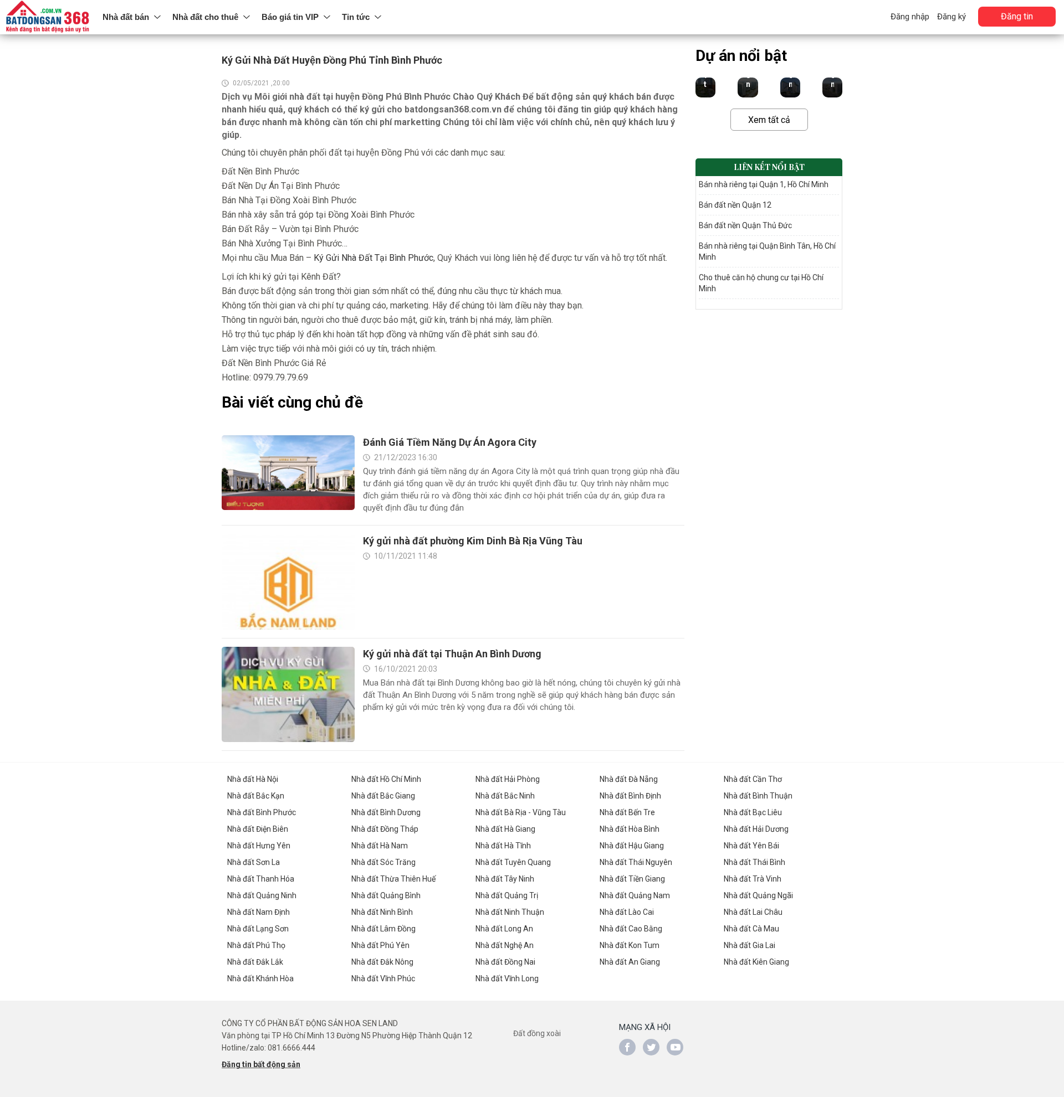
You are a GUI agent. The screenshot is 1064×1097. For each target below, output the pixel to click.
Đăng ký (951, 17)
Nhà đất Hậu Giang (632, 845)
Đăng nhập (910, 17)
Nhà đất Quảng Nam (635, 895)
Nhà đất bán (126, 17)
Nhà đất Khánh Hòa (260, 978)
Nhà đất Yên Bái (751, 845)
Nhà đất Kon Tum (629, 945)
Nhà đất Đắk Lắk (255, 961)
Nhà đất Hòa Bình (629, 829)
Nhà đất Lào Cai (627, 912)
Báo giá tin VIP (290, 17)
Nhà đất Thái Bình (754, 862)
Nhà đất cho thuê (205, 17)
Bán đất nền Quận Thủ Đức (745, 225)
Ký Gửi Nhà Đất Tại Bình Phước (373, 258)
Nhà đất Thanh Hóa (260, 878)
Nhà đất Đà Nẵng (629, 779)
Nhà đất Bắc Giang (383, 795)
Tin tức (356, 17)
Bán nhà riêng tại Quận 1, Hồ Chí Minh (763, 184)
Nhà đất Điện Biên (257, 829)
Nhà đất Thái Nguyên (636, 862)
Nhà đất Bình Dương (386, 812)
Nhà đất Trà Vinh (752, 878)
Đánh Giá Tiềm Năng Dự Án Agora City (449, 442)
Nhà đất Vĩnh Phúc (383, 978)
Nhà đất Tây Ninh (504, 878)
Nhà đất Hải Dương (756, 829)
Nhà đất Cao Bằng (631, 928)
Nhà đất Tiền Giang (632, 878)
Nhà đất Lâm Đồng (383, 928)
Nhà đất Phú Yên (380, 945)
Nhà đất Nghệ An (504, 945)
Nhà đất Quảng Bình (386, 895)
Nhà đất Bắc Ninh (505, 795)
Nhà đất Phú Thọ (256, 945)
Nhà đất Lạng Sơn (258, 928)
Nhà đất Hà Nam (379, 845)
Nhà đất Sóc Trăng (383, 862)
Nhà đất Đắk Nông (382, 961)
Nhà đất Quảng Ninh (261, 895)
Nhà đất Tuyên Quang (513, 862)
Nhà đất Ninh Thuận (509, 912)
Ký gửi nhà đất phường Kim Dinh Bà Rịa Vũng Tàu (472, 541)
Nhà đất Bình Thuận (758, 795)
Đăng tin (1017, 16)
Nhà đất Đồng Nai (505, 961)
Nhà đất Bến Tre (627, 812)
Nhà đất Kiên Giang (756, 961)
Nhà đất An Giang (630, 961)
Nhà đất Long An (504, 928)
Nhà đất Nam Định (258, 912)
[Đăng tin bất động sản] (48, 17)
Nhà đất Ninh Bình (382, 912)
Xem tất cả (769, 120)
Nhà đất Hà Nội (252, 779)
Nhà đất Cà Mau (751, 928)
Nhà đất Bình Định (630, 795)
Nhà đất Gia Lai (749, 945)
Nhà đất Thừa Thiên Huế (393, 878)
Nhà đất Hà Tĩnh (503, 845)
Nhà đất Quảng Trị (506, 895)
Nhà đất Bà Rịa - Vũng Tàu (520, 812)
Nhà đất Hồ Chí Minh (386, 779)
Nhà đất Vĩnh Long (507, 978)
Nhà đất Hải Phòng (507, 779)
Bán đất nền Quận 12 (735, 204)
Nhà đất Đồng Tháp (384, 829)
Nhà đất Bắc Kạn (255, 795)
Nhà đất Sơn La (253, 862)
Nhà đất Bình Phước (261, 812)
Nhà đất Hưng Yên (258, 845)
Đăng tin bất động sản (261, 1064)
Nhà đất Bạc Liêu (753, 812)
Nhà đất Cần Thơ (753, 779)
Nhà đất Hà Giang (505, 829)
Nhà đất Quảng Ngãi (758, 895)
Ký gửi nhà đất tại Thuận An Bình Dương (452, 654)
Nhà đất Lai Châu (753, 912)
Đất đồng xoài (537, 1033)
